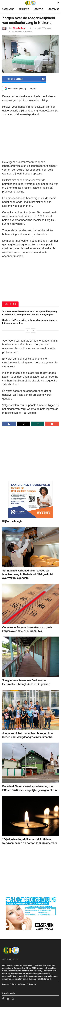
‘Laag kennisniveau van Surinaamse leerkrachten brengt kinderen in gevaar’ (26, 682)
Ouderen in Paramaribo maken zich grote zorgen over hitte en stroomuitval (30, 321)
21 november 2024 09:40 (40, 28)
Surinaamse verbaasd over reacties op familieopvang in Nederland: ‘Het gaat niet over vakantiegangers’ (29, 313)
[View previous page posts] (28, 330)
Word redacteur (19, 984)
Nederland (53, 9)
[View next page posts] (33, 330)
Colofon (32, 984)
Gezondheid (16, 31)
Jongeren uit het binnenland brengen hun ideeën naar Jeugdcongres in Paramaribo (27, 735)
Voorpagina (8, 9)
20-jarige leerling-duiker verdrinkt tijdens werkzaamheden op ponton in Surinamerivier (29, 841)
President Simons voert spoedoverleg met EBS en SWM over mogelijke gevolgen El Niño (30, 788)
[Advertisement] (30, 137)
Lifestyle (38, 9)
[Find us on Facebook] (3, 999)
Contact (5, 984)
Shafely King (19, 28)
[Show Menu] (3, 2)
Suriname (24, 9)
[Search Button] (58, 2)
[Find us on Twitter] (13, 999)
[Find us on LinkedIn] (8, 999)
